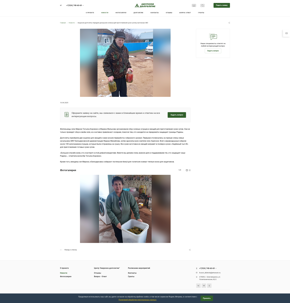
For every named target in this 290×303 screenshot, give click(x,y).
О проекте (64, 268)
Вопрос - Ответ (100, 276)
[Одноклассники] (209, 285)
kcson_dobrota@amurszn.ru (209, 273)
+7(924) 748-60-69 (74, 5)
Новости (63, 273)
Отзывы (97, 273)
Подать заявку (222, 5)
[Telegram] (204, 285)
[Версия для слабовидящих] (194, 5)
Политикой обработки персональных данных (137, 300)
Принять (207, 298)
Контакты (132, 273)
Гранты (131, 276)
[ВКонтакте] (198, 285)
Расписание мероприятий (139, 268)
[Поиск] (202, 5)
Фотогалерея (65, 276)
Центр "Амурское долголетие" (107, 268)
